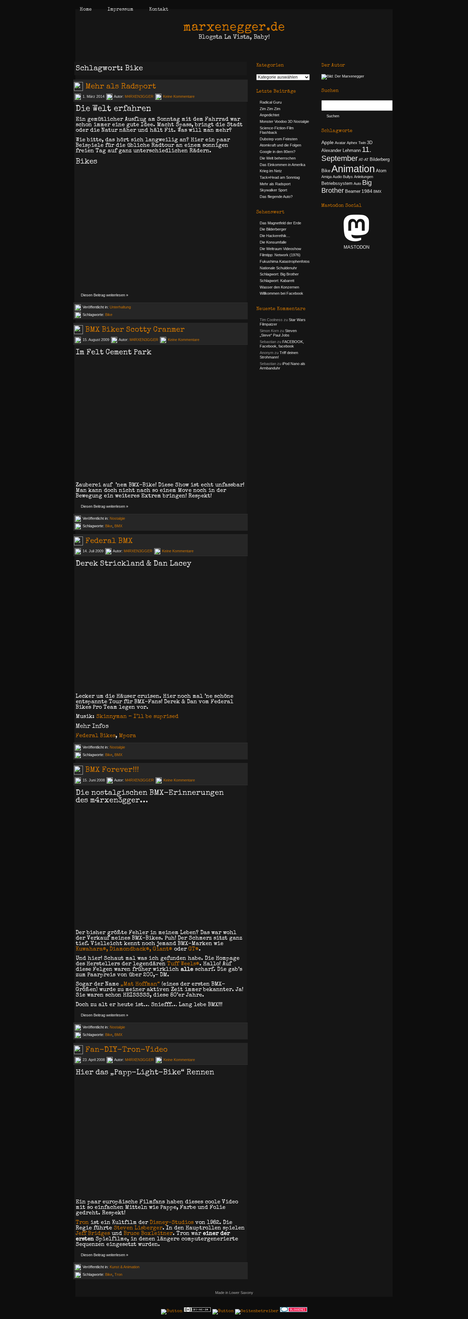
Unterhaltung (120, 307)
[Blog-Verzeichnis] (293, 1311)
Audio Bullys (343, 177)
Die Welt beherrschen (278, 158)
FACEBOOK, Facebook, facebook (282, 344)
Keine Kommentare (179, 96)
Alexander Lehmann (341, 150)
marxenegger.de (234, 28)
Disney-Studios (172, 1223)
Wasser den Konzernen (279, 287)
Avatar (340, 143)
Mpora (127, 736)
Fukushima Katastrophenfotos (285, 261)
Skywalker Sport (273, 190)
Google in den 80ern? (277, 152)
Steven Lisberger (138, 1228)
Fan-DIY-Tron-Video (126, 1050)
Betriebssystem (337, 183)
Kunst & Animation (124, 1267)
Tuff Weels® (183, 964)
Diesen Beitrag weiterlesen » (104, 295)
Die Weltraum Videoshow (280, 249)
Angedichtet (269, 115)
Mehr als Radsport (120, 87)
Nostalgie (117, 518)
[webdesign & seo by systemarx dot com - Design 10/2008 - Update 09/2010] (257, 1311)
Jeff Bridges (93, 1234)
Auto (357, 183)
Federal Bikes (95, 736)
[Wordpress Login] (171, 1311)
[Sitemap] (223, 1311)
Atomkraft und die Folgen (280, 145)
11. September (346, 154)
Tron (82, 1223)
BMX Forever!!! (112, 770)
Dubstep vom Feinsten (278, 139)
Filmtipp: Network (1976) (280, 255)
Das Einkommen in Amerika (282, 165)
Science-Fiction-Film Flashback (277, 130)
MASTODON (356, 247)
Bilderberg (380, 159)
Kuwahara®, (92, 949)
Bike (108, 315)
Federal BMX (109, 541)
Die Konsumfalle (273, 242)
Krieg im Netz (271, 171)
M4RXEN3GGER (139, 96)
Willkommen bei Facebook (281, 293)
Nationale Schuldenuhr (278, 268)
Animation (353, 168)
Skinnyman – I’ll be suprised (137, 717)
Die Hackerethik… (275, 236)
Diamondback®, (130, 949)
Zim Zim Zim (270, 109)
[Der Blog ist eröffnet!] (342, 76)
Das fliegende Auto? (276, 197)
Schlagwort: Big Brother (279, 274)
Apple (327, 142)
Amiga (326, 177)
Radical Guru (271, 102)
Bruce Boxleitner (148, 1234)
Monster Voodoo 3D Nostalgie (284, 121)
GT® (193, 949)
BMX (118, 526)
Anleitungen (363, 177)
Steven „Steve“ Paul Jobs (278, 333)
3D (369, 142)
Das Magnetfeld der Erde (280, 223)
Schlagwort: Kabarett (277, 281)
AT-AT (364, 159)
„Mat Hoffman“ (140, 984)
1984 (366, 191)
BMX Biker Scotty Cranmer (135, 330)
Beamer (352, 191)
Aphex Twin (356, 143)
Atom (381, 170)
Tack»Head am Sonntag (280, 177)
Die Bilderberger (273, 229)
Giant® (162, 949)
